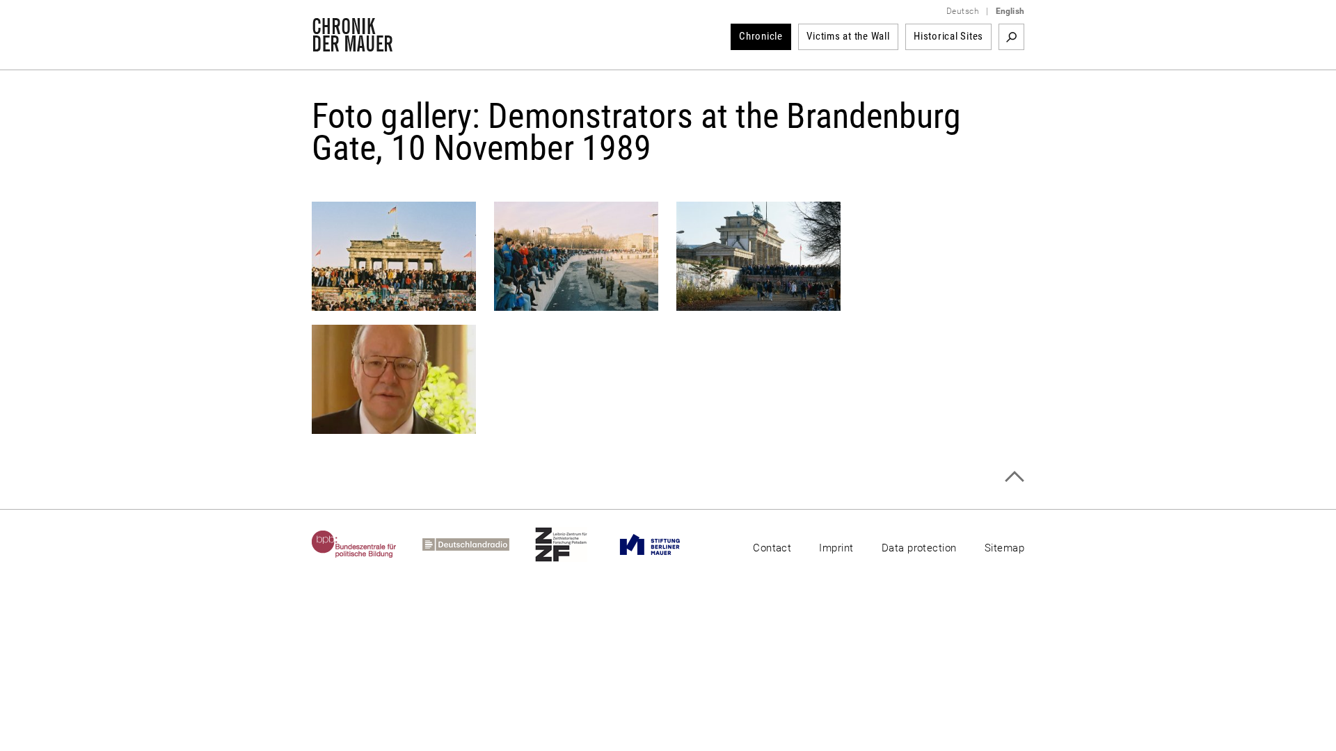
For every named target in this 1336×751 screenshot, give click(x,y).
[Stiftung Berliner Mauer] (663, 544)
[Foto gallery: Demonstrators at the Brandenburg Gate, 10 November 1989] (394, 303)
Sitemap (1004, 548)
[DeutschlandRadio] (478, 544)
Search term (1011, 37)
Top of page (1014, 477)
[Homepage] (352, 44)
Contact (772, 548)
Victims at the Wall (847, 36)
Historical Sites (948, 36)
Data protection (919, 548)
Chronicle (761, 36)
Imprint (836, 548)
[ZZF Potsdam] (574, 544)
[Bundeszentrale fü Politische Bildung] (367, 544)
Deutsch (962, 11)
